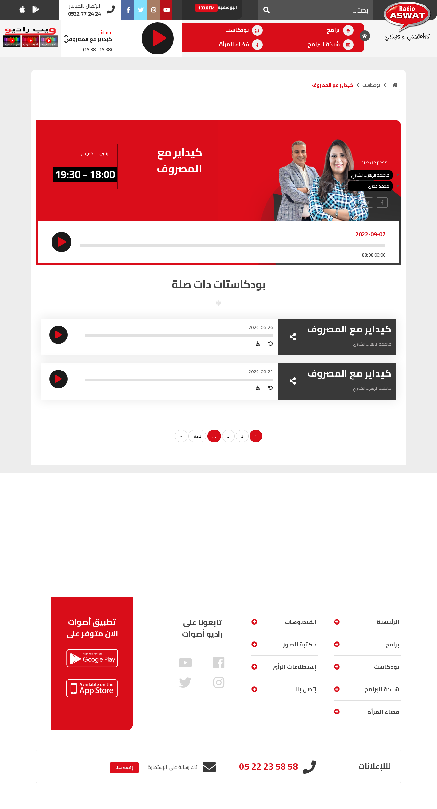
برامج (334, 30)
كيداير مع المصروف (89, 39)
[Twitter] (140, 10)
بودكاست (237, 30)
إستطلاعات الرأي (294, 667)
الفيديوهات (301, 622)
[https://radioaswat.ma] (395, 85)
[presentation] (66, 35)
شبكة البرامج (324, 44)
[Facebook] (127, 10)
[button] (266, 10)
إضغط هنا (124, 767)
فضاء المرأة (234, 44)
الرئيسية (388, 622)
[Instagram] (153, 10)
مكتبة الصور (300, 644)
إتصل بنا (306, 689)
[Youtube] (166, 10)
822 (197, 436)
